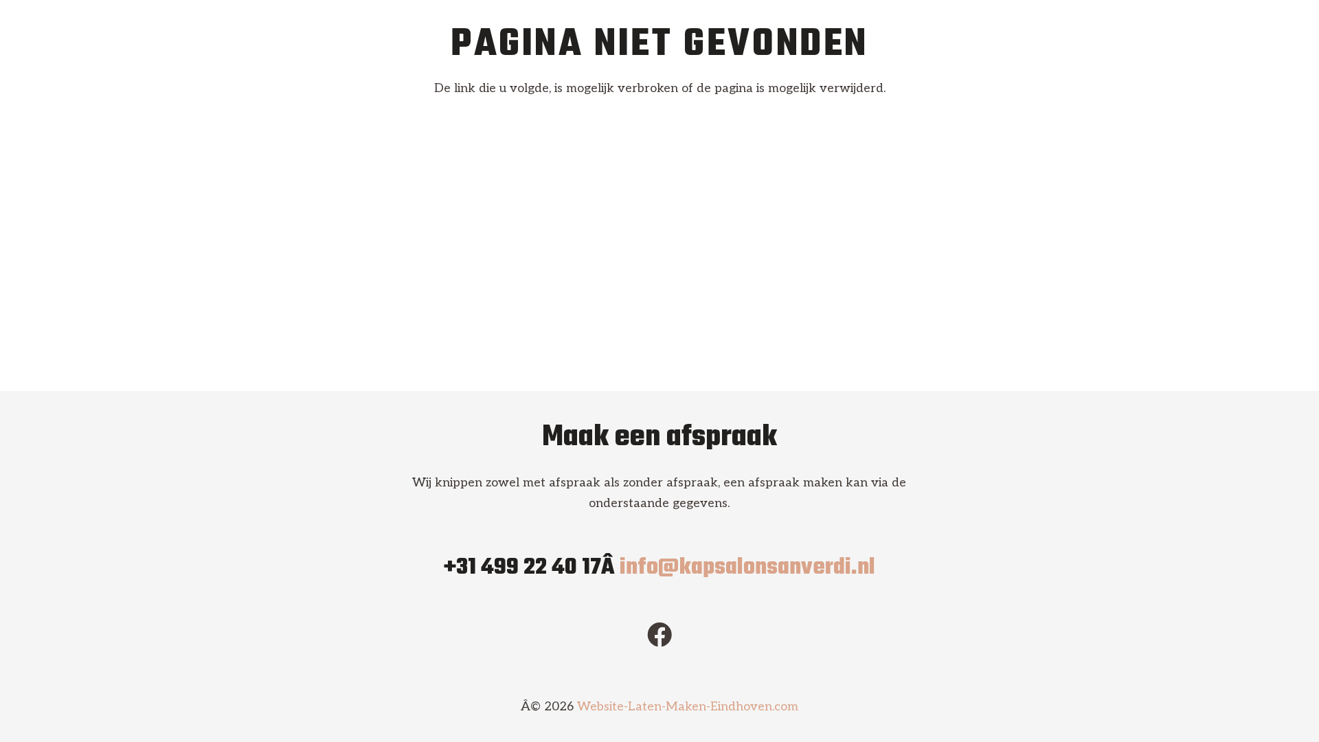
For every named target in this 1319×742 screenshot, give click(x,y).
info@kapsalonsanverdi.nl (747, 567)
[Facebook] (659, 634)
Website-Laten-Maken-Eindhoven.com (687, 706)
